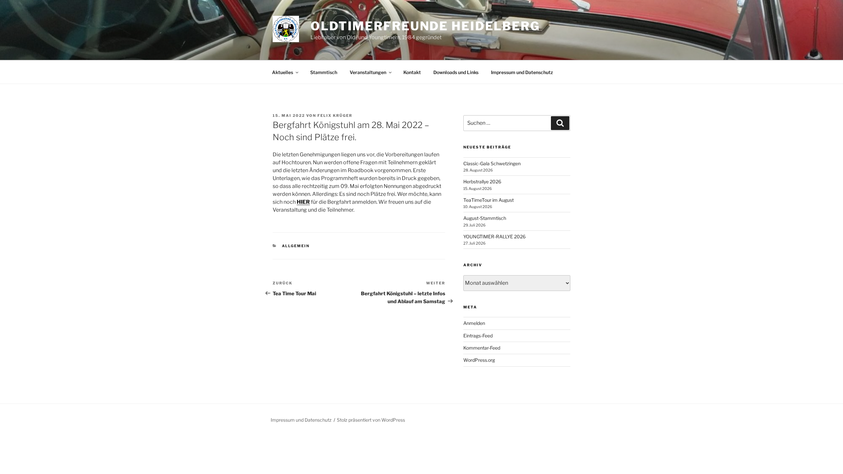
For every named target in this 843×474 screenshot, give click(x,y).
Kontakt (412, 72)
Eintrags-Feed (478, 335)
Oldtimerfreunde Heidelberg (425, 26)
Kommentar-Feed (481, 348)
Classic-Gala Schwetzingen (492, 163)
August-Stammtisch (484, 218)
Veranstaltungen (368, 72)
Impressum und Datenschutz (522, 72)
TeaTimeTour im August (488, 200)
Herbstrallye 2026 (482, 181)
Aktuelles (282, 72)
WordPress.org (479, 360)
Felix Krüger (334, 115)
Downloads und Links (455, 72)
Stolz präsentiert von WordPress (371, 420)
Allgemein (296, 246)
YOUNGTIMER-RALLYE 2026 (494, 236)
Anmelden (474, 323)
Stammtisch (323, 72)
